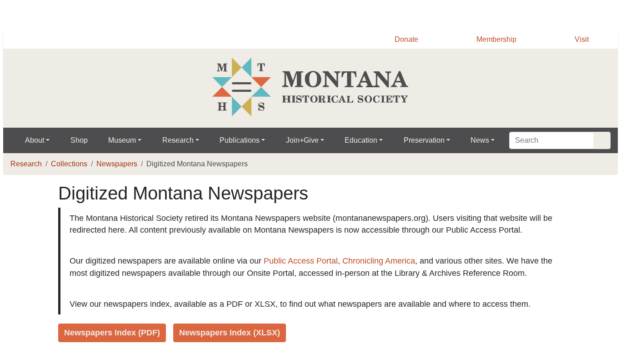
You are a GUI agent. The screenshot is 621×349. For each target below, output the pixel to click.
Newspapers (120, 164)
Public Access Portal (309, 273)
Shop (81, 140)
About (35, 140)
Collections (70, 164)
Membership (494, 40)
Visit (581, 40)
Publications (244, 140)
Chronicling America (388, 273)
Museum (125, 140)
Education (366, 140)
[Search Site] (602, 140)
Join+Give (307, 140)
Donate (401, 40)
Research (181, 140)
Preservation (431, 140)
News (488, 140)
